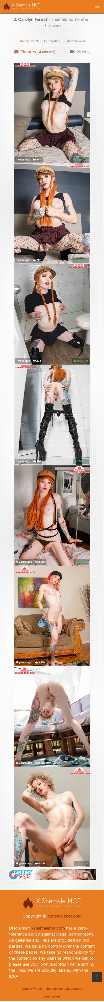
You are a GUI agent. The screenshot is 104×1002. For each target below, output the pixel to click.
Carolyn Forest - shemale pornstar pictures (52, 988)
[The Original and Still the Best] (52, 878)
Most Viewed (75, 41)
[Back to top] (97, 977)
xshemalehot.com (65, 915)
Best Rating (52, 41)
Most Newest (28, 41)
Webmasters (52, 996)
